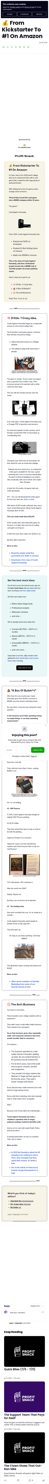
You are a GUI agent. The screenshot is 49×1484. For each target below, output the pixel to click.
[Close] (46, 725)
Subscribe (38, 749)
